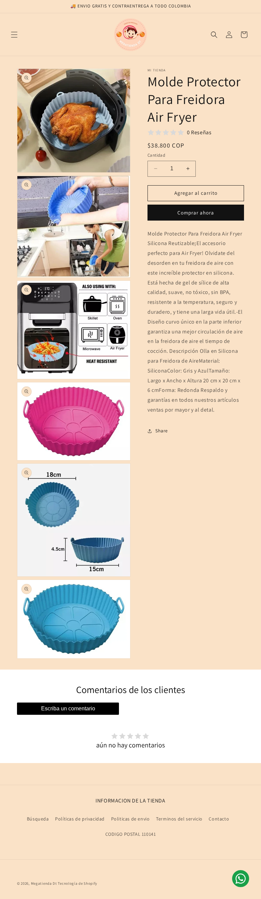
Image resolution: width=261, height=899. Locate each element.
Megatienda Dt (44, 883)
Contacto (219, 819)
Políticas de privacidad (80, 819)
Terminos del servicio (179, 819)
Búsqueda (38, 819)
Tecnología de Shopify (77, 883)
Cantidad (156, 155)
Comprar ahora (195, 212)
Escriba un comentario (68, 708)
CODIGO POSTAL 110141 (130, 834)
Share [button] (161, 431)
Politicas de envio (130, 819)
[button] (14, 34)
